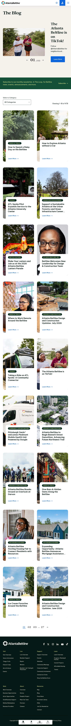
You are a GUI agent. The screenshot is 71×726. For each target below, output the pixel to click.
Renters (22, 664)
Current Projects (59, 663)
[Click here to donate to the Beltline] (62, 3)
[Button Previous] (27, 60)
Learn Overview (58, 654)
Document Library (42, 699)
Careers (22, 706)
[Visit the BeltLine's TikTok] (67, 644)
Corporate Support (42, 668)
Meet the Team (24, 699)
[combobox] (17, 102)
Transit (56, 669)
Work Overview (7, 689)
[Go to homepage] (10, 3)
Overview (22, 689)
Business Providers (8, 706)
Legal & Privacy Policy (55, 720)
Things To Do (6, 661)
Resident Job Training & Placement (26, 668)
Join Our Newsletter (42, 706)
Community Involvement (44, 671)
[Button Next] (43, 60)
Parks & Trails (7, 664)
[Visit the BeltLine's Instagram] (53, 644)
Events (5, 671)
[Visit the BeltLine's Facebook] (44, 644)
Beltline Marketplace (9, 703)
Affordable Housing (59, 666)
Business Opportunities (9, 693)
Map (38, 689)
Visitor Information (8, 658)
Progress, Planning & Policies (60, 658)
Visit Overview (7, 655)
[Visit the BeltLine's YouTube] (62, 645)
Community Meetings (43, 664)
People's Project (24, 696)
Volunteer (40, 661)
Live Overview (24, 654)
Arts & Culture (7, 668)
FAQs (38, 703)
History (22, 693)
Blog (38, 693)
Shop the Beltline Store (43, 678)
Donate (39, 658)
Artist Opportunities (9, 696)
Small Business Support (9, 699)
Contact (39, 709)
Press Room (40, 696)
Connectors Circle (42, 674)
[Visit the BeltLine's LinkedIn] (57, 644)
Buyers (22, 661)
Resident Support (25, 658)
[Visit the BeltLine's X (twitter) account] (48, 644)
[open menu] (68, 3)
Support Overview (42, 654)
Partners (22, 703)
